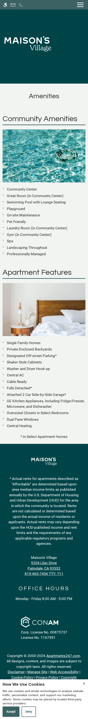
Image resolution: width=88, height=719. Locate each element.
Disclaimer (16, 672)
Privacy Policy (47, 677)
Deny (28, 711)
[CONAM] (39, 623)
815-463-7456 (44, 574)
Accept (11, 711)
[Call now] (21, 4)
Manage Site (37, 672)
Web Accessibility (64, 672)
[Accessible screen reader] (5, 4)
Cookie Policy (22, 677)
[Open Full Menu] (80, 4)
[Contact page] (13, 4)
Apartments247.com (63, 656)
